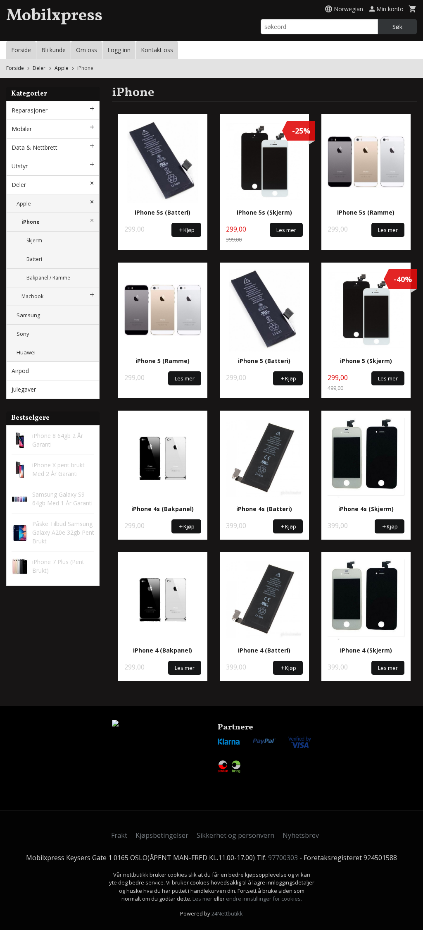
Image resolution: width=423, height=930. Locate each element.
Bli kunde (53, 50)
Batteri (34, 259)
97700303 (283, 857)
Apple (24, 203)
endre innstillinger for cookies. (264, 898)
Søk (397, 27)
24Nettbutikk (227, 913)
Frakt (119, 835)
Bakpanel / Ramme (48, 277)
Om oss (86, 50)
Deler (19, 185)
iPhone (30, 221)
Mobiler (22, 129)
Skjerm (34, 240)
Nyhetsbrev (301, 835)
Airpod (20, 371)
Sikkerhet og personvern (235, 835)
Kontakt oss (157, 50)
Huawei (26, 352)
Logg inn (119, 50)
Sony (23, 333)
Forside (21, 50)
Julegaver (24, 389)
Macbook (32, 296)
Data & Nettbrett (34, 147)
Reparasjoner (30, 110)
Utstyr (20, 166)
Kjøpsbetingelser (161, 835)
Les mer (203, 898)
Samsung (28, 315)
